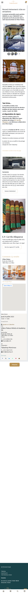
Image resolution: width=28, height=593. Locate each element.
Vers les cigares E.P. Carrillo (12, 247)
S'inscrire (14, 364)
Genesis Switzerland (10, 191)
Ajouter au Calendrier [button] (8, 324)
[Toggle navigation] (2, 2)
